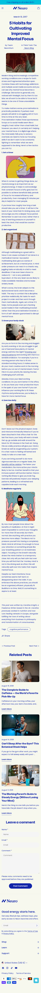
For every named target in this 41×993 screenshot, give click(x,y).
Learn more (6, 709)
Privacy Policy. (8, 933)
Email (5, 840)
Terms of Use (32, 931)
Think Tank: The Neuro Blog (30, 46)
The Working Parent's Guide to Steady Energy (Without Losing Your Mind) (20, 797)
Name (5, 829)
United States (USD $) (15, 962)
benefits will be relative (12, 464)
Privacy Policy (7, 973)
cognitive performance (19, 629)
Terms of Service (23, 973)
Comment (7, 850)
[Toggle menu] (2, 8)
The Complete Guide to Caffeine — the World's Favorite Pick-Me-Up (20, 693)
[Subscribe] (37, 925)
